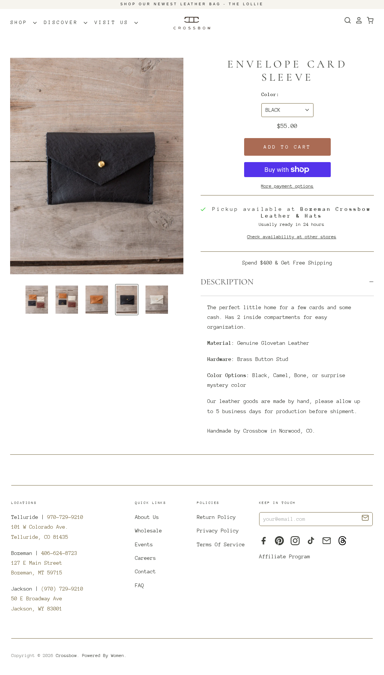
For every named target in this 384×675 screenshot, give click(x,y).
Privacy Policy (218, 531)
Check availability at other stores (291, 236)
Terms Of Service (221, 544)
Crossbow (66, 655)
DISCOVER (63, 22)
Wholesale (148, 531)
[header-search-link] (345, 20)
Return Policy (216, 517)
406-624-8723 (59, 553)
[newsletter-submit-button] (365, 519)
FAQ (139, 585)
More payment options (287, 186)
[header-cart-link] (368, 20)
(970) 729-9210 (62, 589)
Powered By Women (103, 655)
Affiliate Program (284, 556)
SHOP (21, 22)
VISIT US (114, 22)
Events (144, 544)
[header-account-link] (357, 20)
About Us (147, 517)
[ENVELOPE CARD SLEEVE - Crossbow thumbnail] (37, 299)
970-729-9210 (65, 517)
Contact (145, 571)
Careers (145, 558)
